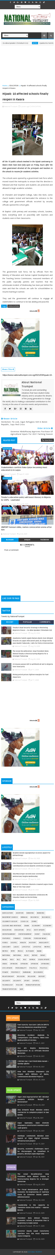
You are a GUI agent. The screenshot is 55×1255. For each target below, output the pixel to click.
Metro (23, 43)
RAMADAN (27, 972)
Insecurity (44, 943)
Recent (10, 622)
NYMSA (32, 960)
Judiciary (6, 947)
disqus (27, 540)
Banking (30, 913)
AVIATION (19, 913)
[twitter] (14, 2)
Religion (21, 976)
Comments (45, 622)
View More (48, 440)
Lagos (16, 947)
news (43, 955)
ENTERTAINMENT (25, 934)
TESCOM (19, 985)
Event (37, 934)
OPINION (34, 964)
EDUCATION (13, 85)
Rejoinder (38, 972)
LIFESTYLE (37, 947)
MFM (13, 951)
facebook (44, 540)
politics (33, 968)
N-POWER (30, 951)
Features (6, 938)
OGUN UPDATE (44, 960)
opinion (14, 964)
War (21, 989)
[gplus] (18, 2)
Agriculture (7, 913)
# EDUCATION (13, 306)
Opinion (24, 964)
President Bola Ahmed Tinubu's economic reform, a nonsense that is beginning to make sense (33, 1220)
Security (6, 981)
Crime (34, 921)
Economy (36, 926)
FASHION (46, 934)
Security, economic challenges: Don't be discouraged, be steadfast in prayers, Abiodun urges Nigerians (33, 1151)
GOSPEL (14, 943)
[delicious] (44, 2)
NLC (18, 960)
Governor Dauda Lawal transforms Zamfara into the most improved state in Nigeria (33, 1233)
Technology (7, 985)
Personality (21, 968)
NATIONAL (17, 955)
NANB (39, 951)
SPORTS (36, 981)
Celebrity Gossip (10, 921)
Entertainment (8, 934)
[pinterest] (21, 2)
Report (42, 976)
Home (4, 85)
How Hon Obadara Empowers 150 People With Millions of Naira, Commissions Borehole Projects (33, 1074)
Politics (43, 968)
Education (7, 930)
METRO (5, 951)
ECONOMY (47, 926)
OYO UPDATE (7, 968)
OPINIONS (45, 964)
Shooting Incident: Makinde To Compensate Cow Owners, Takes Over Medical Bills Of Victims (33, 1037)
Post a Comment (11, 550)
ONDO (4, 964)
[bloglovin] (25, 2)
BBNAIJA (24, 917)
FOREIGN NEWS (40, 938)
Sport (27, 981)
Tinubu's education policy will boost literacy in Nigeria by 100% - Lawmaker (26, 498)
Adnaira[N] (33, 311)
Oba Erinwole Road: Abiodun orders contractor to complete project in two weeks (33, 1112)
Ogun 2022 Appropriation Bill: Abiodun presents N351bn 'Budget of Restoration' (33, 1099)
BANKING (40, 913)
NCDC (26, 955)
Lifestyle (26, 947)
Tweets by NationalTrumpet (12, 616)
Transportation (33, 985)
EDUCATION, (36, 106)
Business (35, 917)
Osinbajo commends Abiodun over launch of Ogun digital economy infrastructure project (33, 1138)
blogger (10, 540)
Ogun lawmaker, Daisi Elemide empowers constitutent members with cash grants (33, 1125)
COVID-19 (24, 921)
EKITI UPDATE (39, 930)
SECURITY (17, 981)
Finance (17, 938)
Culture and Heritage (11, 926)
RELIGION (31, 976)
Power (5, 972)
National (6, 955)
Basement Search (10, 917)
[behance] (36, 2)
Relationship (8, 976)
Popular (27, 622)
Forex (5, 943)
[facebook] (10, 2)
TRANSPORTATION (9, 989)
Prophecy (15, 972)
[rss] (32, 2)
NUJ (24, 960)
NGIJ (12, 960)
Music (20, 951)
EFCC (29, 930)
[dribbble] (29, 2)
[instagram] (40, 2)
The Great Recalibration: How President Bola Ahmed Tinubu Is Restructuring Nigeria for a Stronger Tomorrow (30, 653)
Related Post (9, 440)
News (4, 960)
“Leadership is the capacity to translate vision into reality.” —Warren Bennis (33, 1207)
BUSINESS (46, 917)
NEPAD (34, 955)
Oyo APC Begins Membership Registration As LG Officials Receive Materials (33, 1050)
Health (23, 943)
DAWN (26, 926)
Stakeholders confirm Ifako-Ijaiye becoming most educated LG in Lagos (24, 468)
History (32, 943)
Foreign (27, 938)
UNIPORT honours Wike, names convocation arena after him (26, 528)
